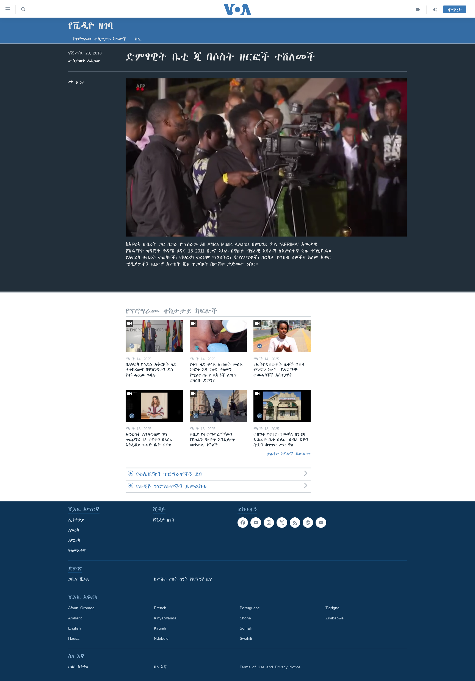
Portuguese (250, 607)
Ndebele (161, 638)
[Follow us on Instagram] (269, 522)
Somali (246, 628)
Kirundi (160, 628)
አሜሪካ (74, 540)
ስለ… (139, 39)
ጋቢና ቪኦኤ (78, 579)
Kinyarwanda (165, 618)
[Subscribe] (321, 522)
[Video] (418, 10)
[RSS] (295, 522)
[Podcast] (308, 522)
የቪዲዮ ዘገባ (163, 520)
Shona (245, 618)
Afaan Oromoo (81, 607)
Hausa (73, 638)
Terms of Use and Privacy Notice (270, 666)
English (74, 628)
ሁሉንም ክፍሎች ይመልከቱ (289, 454)
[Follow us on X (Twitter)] (282, 522)
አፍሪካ (73, 530)
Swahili (246, 638)
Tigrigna (332, 607)
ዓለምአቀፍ (77, 550)
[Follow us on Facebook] (243, 522)
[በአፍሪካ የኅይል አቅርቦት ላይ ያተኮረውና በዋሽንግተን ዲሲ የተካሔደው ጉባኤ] (154, 336)
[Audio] (435, 10)
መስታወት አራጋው (84, 60)
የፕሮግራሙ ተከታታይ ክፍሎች (99, 39)
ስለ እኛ (160, 666)
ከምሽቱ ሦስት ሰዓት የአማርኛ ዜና (183, 579)
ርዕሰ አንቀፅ (78, 666)
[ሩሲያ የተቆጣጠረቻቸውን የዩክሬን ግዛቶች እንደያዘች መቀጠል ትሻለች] (218, 406)
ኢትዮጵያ (76, 520)
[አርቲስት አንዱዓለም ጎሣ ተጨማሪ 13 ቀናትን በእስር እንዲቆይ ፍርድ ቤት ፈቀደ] (154, 406)
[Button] (76, 83)
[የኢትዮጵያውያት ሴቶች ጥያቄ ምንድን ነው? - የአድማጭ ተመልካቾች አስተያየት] (282, 336)
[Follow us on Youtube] (255, 522)
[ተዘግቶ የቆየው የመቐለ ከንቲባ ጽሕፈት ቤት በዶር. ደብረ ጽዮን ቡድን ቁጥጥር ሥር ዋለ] (282, 406)
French (160, 607)
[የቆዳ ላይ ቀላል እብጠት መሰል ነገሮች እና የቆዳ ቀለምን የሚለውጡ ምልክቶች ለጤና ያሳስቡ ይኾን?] (218, 336)
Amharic (75, 618)
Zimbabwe (334, 618)
